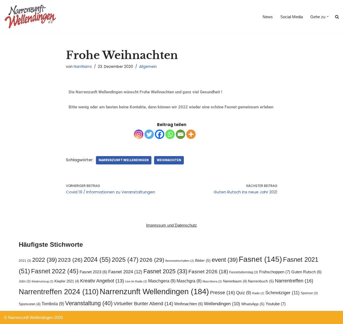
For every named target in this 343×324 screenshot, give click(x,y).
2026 (152, 260)
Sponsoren (29, 304)
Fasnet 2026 (208, 271)
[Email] (180, 134)
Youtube (276, 303)
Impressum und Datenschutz (171, 225)
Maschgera (162, 280)
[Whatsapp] (170, 134)
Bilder (203, 261)
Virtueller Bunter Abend (143, 303)
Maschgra (189, 281)
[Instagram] (138, 134)
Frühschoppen (274, 272)
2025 (125, 259)
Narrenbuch (261, 281)
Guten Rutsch (306, 272)
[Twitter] (149, 134)
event (225, 259)
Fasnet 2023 (93, 272)
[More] (191, 134)
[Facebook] (159, 134)
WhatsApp (252, 304)
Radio (258, 293)
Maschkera (212, 281)
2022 (44, 259)
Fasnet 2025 (165, 271)
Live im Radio (136, 281)
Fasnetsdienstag (243, 272)
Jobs (25, 281)
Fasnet (260, 259)
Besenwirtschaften (179, 260)
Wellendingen (222, 303)
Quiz (243, 292)
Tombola (53, 303)
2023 (70, 260)
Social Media (291, 16)
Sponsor (309, 293)
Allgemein (148, 66)
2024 (97, 259)
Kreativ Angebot (102, 281)
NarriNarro (83, 66)
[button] (328, 17)
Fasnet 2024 (125, 271)
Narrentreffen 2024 (59, 292)
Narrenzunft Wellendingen (124, 160)
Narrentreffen (294, 281)
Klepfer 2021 (66, 281)
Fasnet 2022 (55, 271)
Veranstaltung (89, 303)
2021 (25, 261)
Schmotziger (282, 292)
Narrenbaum (235, 281)
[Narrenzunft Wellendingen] (31, 16)
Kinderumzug (42, 281)
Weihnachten (169, 160)
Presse (222, 292)
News (268, 16)
